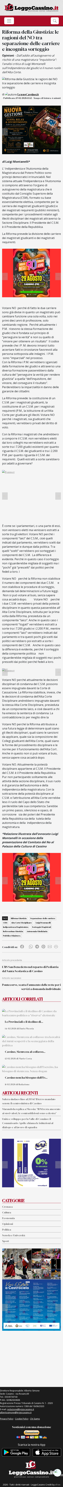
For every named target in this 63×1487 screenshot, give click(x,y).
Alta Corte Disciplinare (21, 923)
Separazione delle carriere (42, 918)
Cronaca (7, 1206)
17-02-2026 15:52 (24, 98)
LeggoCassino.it (28, 94)
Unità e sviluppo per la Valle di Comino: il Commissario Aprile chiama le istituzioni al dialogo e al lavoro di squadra (27, 1123)
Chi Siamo (35, 1418)
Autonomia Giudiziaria (37, 931)
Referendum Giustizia (13, 931)
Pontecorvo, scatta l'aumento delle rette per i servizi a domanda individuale (31, 987)
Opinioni (7, 1223)
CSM (5, 923)
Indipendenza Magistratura (15, 927)
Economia (8, 1218)
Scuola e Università (13, 1235)
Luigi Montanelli (43, 923)
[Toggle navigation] (9, 20)
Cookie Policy (21, 1418)
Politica (6, 1229)
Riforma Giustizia (18, 918)
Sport (5, 1241)
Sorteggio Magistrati (41, 927)
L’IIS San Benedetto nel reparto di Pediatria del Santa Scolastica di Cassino (30, 969)
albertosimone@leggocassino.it (15, 1412)
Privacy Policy (6, 1418)
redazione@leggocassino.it (20, 1409)
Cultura (6, 1212)
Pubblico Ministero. (12, 936)
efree (57, 1484)
